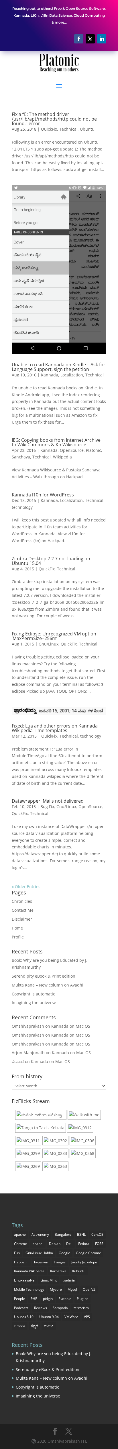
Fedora (83, 1243)
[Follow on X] (90, 38)
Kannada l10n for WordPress (43, 495)
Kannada (49, 375)
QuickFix (49, 129)
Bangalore (63, 1234)
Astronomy (40, 1234)
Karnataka (58, 1271)
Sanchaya (21, 457)
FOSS (99, 1243)
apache (20, 1234)
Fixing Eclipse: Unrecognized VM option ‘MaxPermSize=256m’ (54, 636)
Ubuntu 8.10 (24, 1316)
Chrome (20, 1243)
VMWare (71, 1316)
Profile (18, 937)
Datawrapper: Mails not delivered (48, 801)
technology (22, 507)
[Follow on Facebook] (78, 38)
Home (17, 928)
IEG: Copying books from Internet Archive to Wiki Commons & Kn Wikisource (56, 442)
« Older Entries (26, 886)
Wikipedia (62, 457)
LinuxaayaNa (24, 1280)
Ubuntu (87, 129)
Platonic (93, 450)
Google (64, 1252)
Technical (68, 129)
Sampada (60, 1307)
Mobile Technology (29, 1289)
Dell (69, 1243)
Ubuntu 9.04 (49, 1316)
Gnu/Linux (48, 644)
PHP (34, 1298)
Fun (17, 1252)
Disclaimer (22, 919)
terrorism (81, 1307)
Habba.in (21, 1262)
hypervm (41, 1262)
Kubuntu (78, 1271)
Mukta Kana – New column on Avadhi (47, 985)
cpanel (38, 1243)
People (19, 1298)
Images (60, 1262)
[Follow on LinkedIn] (101, 38)
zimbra (19, 1326)
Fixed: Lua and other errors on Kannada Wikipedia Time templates (55, 728)
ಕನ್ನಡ (34, 1326)
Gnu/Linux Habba (39, 1252)
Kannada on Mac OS (70, 1026)
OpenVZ (89, 1289)
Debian (54, 1243)
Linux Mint (48, 1280)
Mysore (56, 1289)
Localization (71, 375)
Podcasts (21, 1307)
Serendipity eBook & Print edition (43, 976)
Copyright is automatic (33, 994)
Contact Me (23, 910)
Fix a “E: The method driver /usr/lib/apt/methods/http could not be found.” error (54, 119)
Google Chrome (88, 1252)
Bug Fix (47, 806)
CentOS (97, 1234)
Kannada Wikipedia (29, 1271)
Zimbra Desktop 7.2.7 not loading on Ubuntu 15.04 (51, 560)
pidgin (48, 1298)
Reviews (40, 1307)
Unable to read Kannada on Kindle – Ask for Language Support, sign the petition (58, 366)
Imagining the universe (34, 1002)
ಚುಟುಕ (49, 1326)
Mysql (72, 1289)
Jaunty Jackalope (84, 1262)
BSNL (81, 1234)
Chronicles (22, 901)
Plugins (82, 1298)
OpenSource (72, 450)
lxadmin (68, 1280)
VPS (87, 1316)
